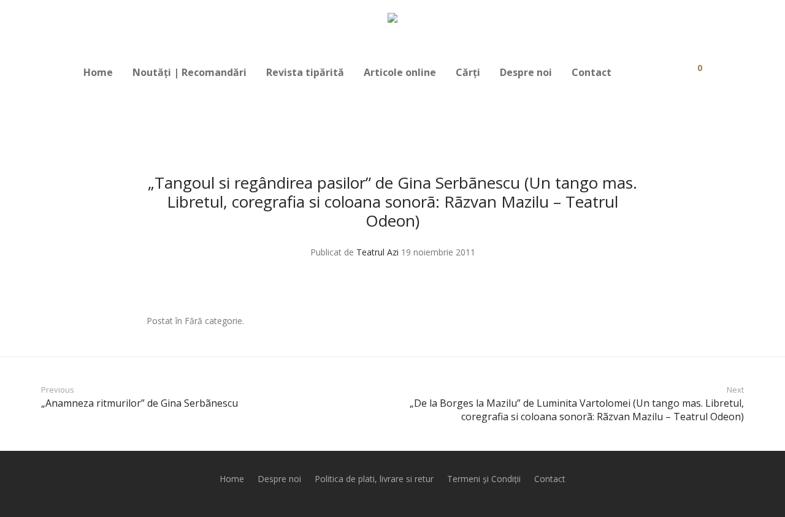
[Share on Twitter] (617, 321)
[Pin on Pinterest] (634, 321)
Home (98, 72)
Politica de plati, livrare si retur (374, 479)
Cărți (468, 72)
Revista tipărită (305, 72)
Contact (591, 72)
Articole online (400, 72)
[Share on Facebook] (599, 321)
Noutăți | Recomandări (189, 72)
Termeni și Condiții (484, 479)
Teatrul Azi (377, 252)
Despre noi (526, 72)
